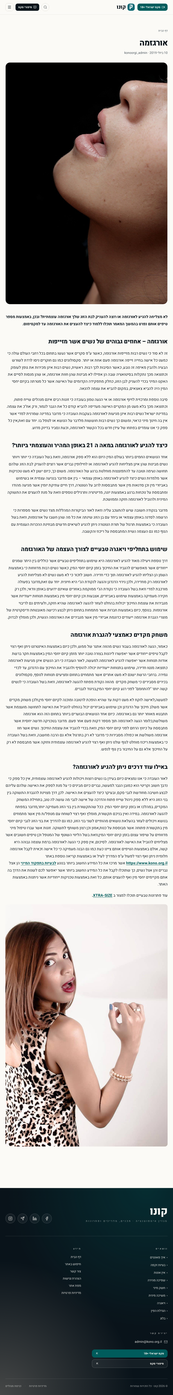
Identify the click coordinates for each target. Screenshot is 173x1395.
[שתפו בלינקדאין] (35, 1218)
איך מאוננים (157, 1257)
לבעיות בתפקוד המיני (38, 863)
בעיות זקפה (157, 1265)
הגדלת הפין (158, 1311)
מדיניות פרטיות (71, 1292)
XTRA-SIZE (102, 895)
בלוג (162, 1318)
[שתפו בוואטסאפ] (22, 1218)
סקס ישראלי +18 (150, 7)
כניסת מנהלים (13, 1386)
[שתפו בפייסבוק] (47, 1218)
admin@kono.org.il (148, 1342)
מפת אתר (75, 1285)
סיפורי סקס (25, 7)
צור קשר (75, 1271)
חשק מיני (159, 1288)
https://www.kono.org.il (147, 863)
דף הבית (163, 31)
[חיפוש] (45, 7)
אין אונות (159, 1273)
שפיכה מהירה (156, 1280)
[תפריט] (9, 7)
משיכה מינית (157, 1295)
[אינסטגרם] (10, 1218)
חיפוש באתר (73, 1264)
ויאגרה (161, 1303)
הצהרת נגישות (72, 1278)
